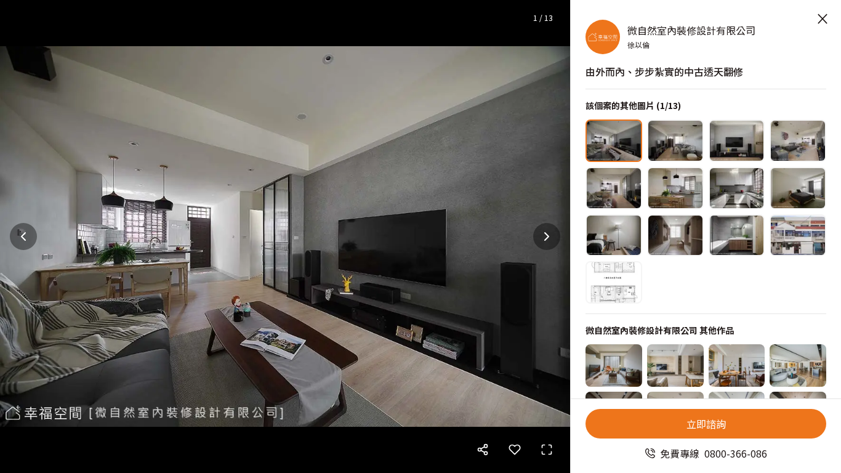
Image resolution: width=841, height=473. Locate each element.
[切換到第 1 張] (613, 140)
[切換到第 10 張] (675, 235)
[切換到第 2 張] (675, 140)
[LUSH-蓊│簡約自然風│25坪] (737, 365)
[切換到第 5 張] (613, 188)
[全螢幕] (546, 449)
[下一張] (546, 236)
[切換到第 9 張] (613, 235)
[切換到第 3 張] (737, 140)
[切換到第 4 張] (798, 140)
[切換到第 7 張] (737, 188)
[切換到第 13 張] (613, 282)
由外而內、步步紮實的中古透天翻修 (664, 71)
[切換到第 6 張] (675, 188)
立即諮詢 (706, 423)
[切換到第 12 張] (798, 235)
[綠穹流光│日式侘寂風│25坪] (675, 365)
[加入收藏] (514, 449)
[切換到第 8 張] (798, 188)
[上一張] (23, 236)
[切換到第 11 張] (737, 235)
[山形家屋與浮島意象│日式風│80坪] (798, 365)
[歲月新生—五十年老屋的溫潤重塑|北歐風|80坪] (613, 365)
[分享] (482, 449)
